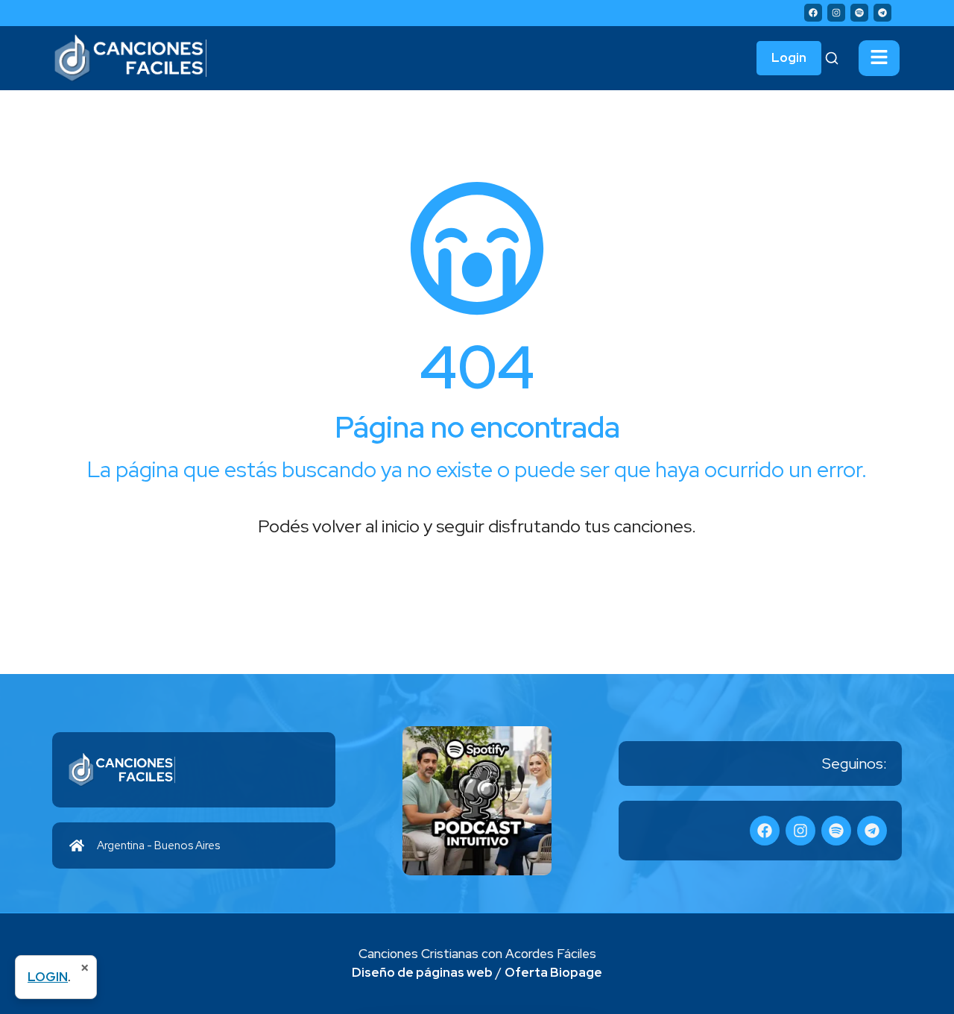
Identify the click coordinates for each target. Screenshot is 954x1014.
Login (788, 57)
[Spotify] (859, 13)
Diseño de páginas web (422, 972)
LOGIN (48, 977)
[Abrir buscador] (831, 58)
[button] (879, 58)
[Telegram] (882, 13)
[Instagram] (836, 13)
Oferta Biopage (553, 972)
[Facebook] (813, 13)
